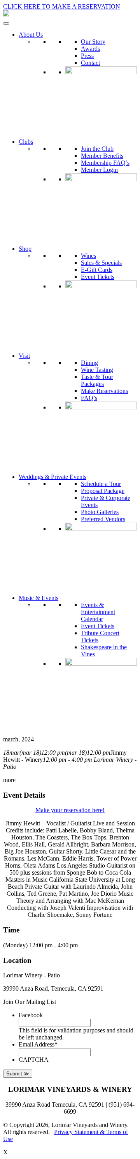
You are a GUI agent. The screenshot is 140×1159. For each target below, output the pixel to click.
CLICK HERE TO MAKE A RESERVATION (61, 6)
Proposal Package (102, 491)
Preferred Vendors (103, 519)
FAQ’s (89, 398)
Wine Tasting (97, 369)
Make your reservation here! (70, 810)
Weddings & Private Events (52, 476)
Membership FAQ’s (105, 162)
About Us (31, 34)
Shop (25, 248)
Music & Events (38, 598)
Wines (88, 255)
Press (87, 55)
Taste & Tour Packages (97, 380)
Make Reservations (104, 391)
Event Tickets (97, 276)
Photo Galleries (100, 512)
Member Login (99, 169)
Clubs (26, 141)
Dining (89, 362)
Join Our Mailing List (29, 1001)
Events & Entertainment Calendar (98, 612)
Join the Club (97, 148)
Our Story (93, 41)
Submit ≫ (17, 1074)
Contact (90, 62)
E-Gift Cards (96, 269)
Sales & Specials (101, 262)
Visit (24, 355)
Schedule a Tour (101, 483)
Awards (90, 48)
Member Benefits (102, 155)
